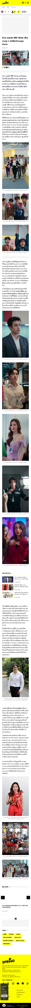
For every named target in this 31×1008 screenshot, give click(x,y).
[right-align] (25, 3)
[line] (8, 67)
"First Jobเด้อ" (14, 764)
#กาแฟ (18, 934)
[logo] (5, 2)
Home (3, 7)
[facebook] (5, 67)
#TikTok (11, 934)
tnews (18, 997)
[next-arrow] (28, 897)
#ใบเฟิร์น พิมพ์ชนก (8, 940)
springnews (19, 994)
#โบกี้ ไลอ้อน (6, 944)
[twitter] (7, 67)
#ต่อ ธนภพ (18, 937)
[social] (8, 983)
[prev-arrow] (3, 897)
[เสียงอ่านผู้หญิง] (13, 12)
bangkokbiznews (21, 992)
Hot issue (13, 7)
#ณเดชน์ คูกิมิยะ (7, 937)
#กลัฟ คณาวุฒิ (20, 940)
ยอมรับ (4, 995)
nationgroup (20, 990)
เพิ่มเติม (5, 993)
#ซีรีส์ (4, 934)
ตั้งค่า (4, 998)
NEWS (8, 7)
